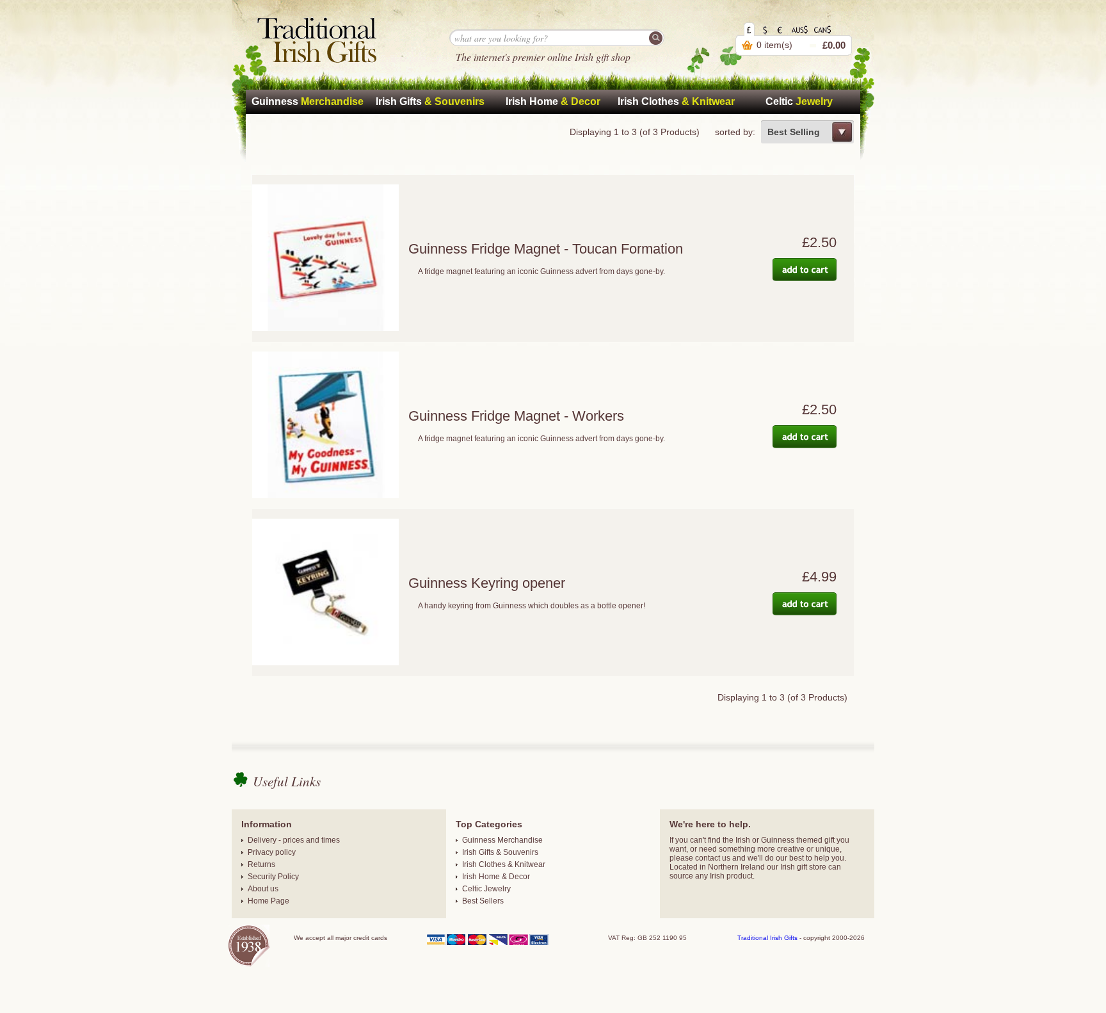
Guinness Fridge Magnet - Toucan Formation (545, 249)
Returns (261, 864)
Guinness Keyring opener (486, 583)
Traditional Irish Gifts (767, 937)
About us (263, 888)
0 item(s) (774, 45)
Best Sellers (483, 900)
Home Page (268, 900)
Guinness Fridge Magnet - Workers (516, 416)
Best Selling (793, 132)
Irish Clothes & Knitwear (503, 864)
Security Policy (273, 876)
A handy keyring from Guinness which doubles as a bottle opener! (531, 605)
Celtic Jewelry (486, 888)
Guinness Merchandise (502, 840)
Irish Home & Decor (496, 876)
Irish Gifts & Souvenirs (500, 852)
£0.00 (834, 45)
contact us (712, 858)
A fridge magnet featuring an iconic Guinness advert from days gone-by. (541, 271)
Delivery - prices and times (294, 840)
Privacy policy (272, 852)
